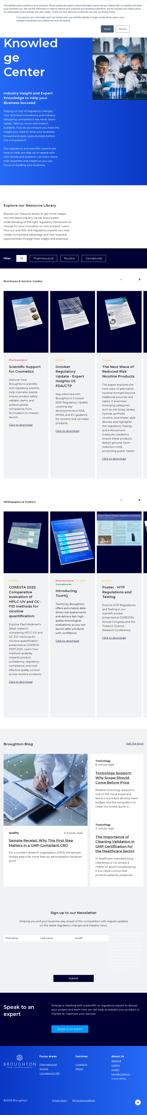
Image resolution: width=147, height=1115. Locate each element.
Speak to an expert (69, 1029)
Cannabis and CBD (49, 1073)
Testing (79, 1069)
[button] (140, 279)
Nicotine (69, 258)
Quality (115, 1069)
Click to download (20, 425)
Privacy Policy (116, 969)
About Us (116, 1060)
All (21, 258)
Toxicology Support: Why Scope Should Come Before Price (113, 778)
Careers (115, 1065)
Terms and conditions (83, 1100)
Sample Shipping (120, 1074)
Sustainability (118, 1078)
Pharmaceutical (43, 258)
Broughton (114, 933)
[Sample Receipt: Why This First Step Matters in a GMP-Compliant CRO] (45, 790)
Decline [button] (122, 28)
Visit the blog (134, 743)
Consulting (81, 1064)
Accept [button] (107, 28)
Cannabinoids (94, 258)
